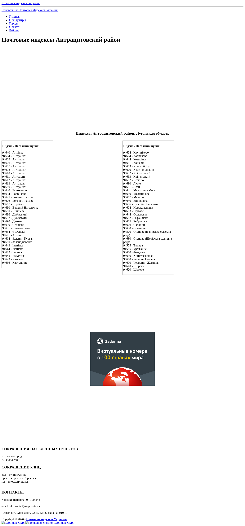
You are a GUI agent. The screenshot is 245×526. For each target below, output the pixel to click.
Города (13, 23)
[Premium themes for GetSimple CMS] (49, 522)
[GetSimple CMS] (13, 522)
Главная (14, 16)
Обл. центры (17, 20)
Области (14, 26)
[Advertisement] (122, 60)
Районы (14, 30)
